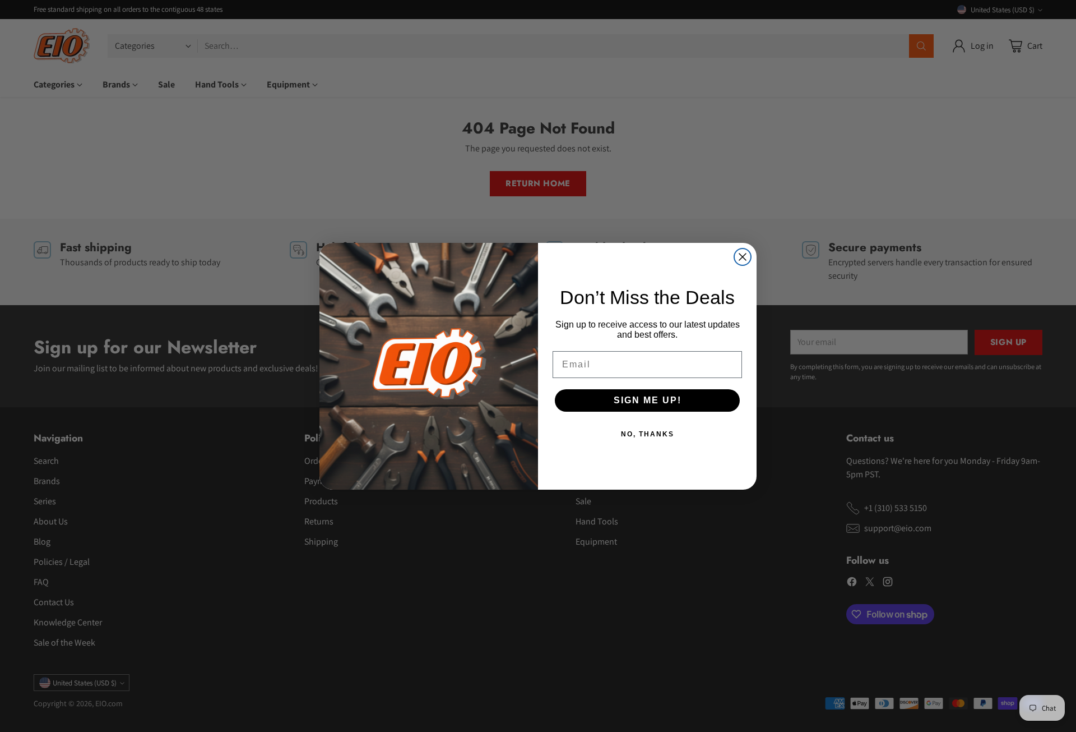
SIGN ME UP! (647, 400)
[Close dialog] (742, 256)
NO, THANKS (647, 434)
